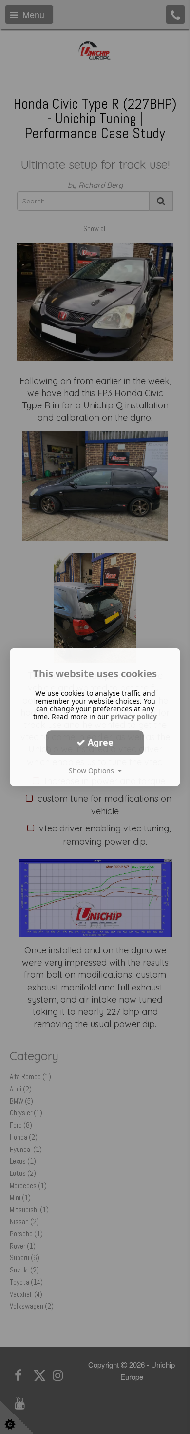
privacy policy (134, 716)
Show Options (93, 770)
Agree (99, 742)
